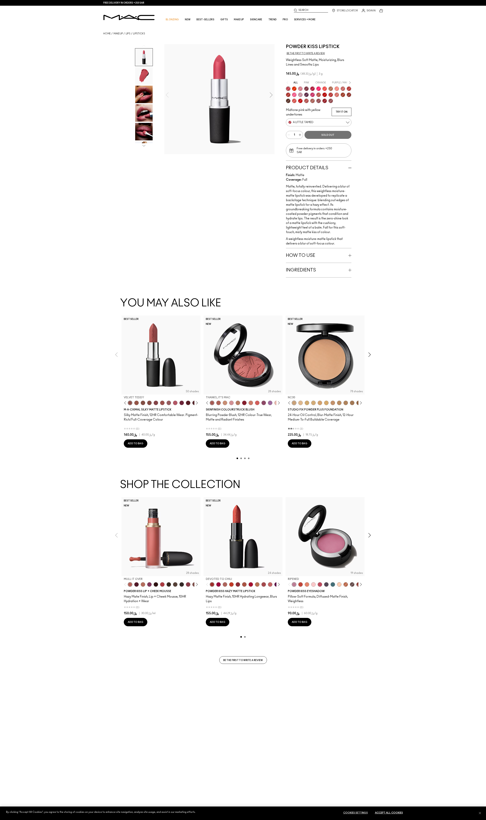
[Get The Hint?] (175, 402)
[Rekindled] (181, 584)
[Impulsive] (330, 88)
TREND (272, 19)
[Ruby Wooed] (244, 402)
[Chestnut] (168, 584)
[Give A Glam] (352, 584)
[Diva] (188, 402)
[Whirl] (149, 402)
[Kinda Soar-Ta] (318, 101)
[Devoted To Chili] (288, 95)
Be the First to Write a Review (243, 660)
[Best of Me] (339, 584)
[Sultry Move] (318, 95)
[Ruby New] (324, 101)
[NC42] (326, 402)
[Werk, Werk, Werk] (324, 95)
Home (107, 33)
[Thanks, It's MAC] (212, 402)
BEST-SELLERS (205, 19)
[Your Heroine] (270, 402)
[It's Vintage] (326, 584)
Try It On (341, 112)
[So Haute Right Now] (300, 584)
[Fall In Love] (318, 88)
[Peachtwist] (250, 402)
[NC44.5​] (339, 402)
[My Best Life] (231, 584)
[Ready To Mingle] (257, 584)
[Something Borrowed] (149, 584)
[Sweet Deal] (162, 402)
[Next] (196, 403)
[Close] (480, 813)
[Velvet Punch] (312, 95)
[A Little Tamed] (288, 88)
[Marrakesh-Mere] (343, 95)
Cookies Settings (355, 813)
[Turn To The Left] (288, 101)
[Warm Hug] (142, 584)
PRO (285, 19)
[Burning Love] (306, 88)
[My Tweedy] (307, 584)
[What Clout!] (345, 584)
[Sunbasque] (224, 402)
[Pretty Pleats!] (155, 584)
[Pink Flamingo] (257, 402)
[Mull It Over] (343, 88)
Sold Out (327, 135)
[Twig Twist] (155, 402)
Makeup (118, 33)
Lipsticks (139, 33)
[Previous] (126, 403)
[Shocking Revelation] (312, 88)
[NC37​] (307, 402)
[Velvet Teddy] (130, 402)
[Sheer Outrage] (294, 101)
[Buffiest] (175, 584)
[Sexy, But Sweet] (294, 95)
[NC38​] (313, 402)
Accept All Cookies (389, 813)
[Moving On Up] (244, 584)
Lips (128, 33)
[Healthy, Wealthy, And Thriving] (330, 101)
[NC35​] (300, 402)
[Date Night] (136, 584)
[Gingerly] (237, 402)
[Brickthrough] (306, 101)
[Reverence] (337, 95)
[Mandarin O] (324, 88)
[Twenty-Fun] (218, 584)
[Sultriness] (300, 88)
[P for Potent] (306, 95)
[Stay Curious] (330, 95)
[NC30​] (294, 402)
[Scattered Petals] (337, 88)
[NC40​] (319, 402)
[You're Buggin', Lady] (300, 101)
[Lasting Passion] (349, 88)
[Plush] (263, 402)
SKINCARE (256, 19)
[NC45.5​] (345, 402)
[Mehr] (168, 402)
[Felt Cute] (313, 584)
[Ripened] (300, 95)
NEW (187, 19)
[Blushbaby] (231, 402)
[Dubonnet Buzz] (349, 95)
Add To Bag (135, 443)
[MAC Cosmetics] (129, 17)
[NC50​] (352, 402)
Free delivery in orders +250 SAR (123, 3)
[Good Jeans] (332, 584)
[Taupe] (136, 402)
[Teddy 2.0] (312, 101)
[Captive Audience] (181, 402)
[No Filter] (218, 402)
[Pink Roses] (188, 584)
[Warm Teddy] (142, 402)
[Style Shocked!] (294, 88)
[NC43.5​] (332, 402)
